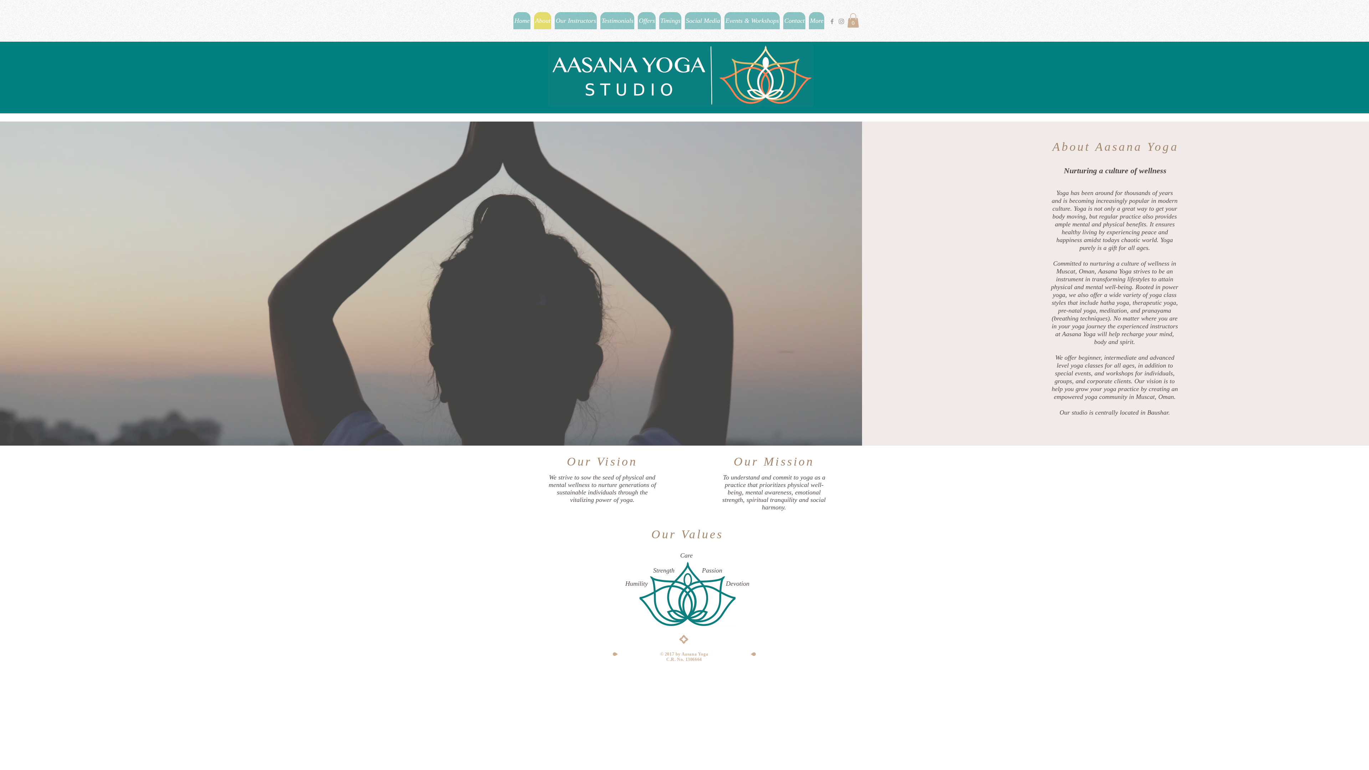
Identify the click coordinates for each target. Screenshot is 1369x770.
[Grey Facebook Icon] (832, 21)
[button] (853, 20)
